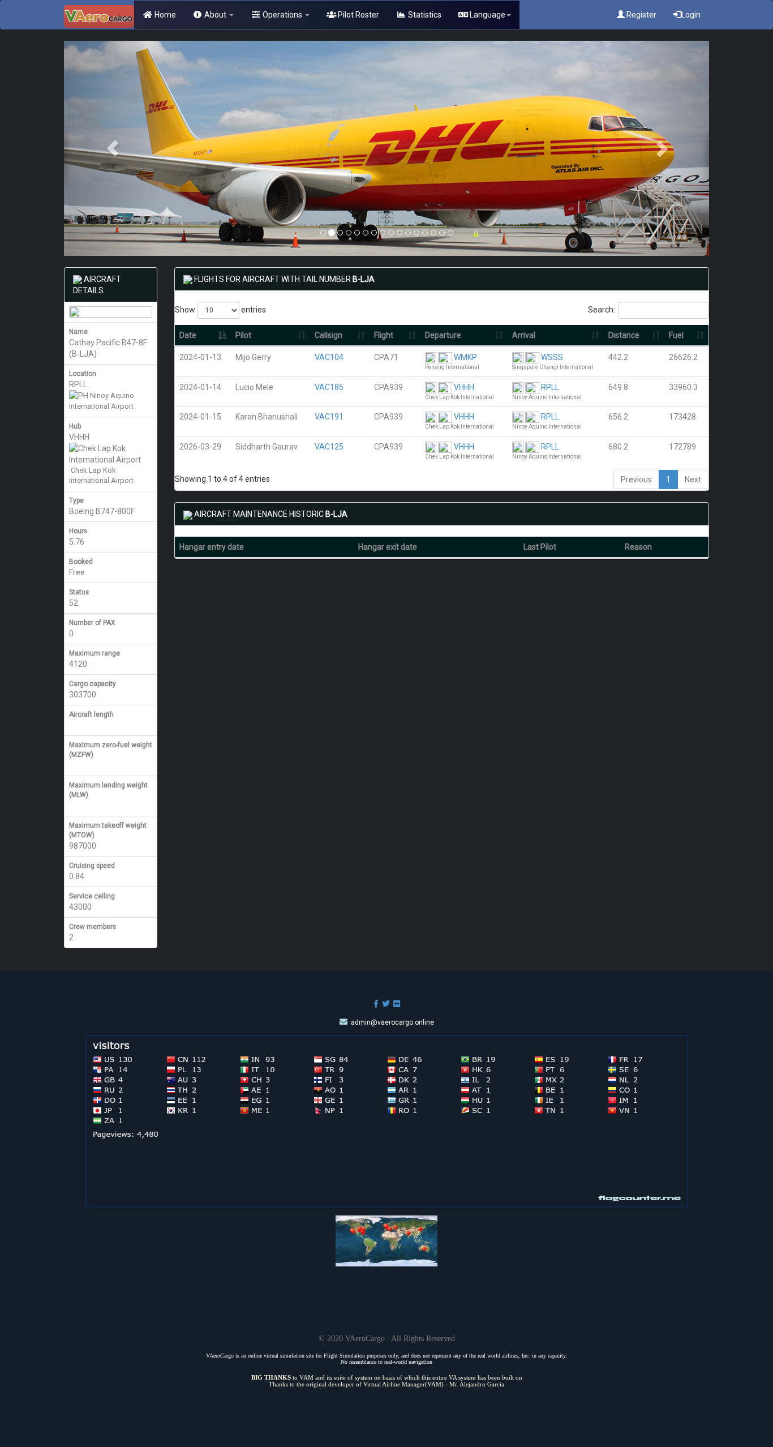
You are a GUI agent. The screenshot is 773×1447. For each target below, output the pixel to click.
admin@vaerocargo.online (392, 1022)
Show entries (220, 309)
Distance (623, 335)
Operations (282, 14)
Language (486, 14)
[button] (112, 148)
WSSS (552, 357)
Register (640, 14)
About (215, 14)
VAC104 (329, 357)
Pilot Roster (357, 14)
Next (693, 479)
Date (187, 335)
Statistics (423, 14)
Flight (383, 335)
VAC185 (329, 387)
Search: (601, 309)
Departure (443, 335)
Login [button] (691, 14)
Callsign (328, 335)
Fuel (676, 335)
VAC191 (329, 416)
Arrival (523, 335)
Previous (636, 479)
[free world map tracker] (386, 1239)
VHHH (464, 387)
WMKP (465, 357)
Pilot (243, 335)
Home (164, 14)
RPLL (550, 387)
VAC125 (329, 446)
